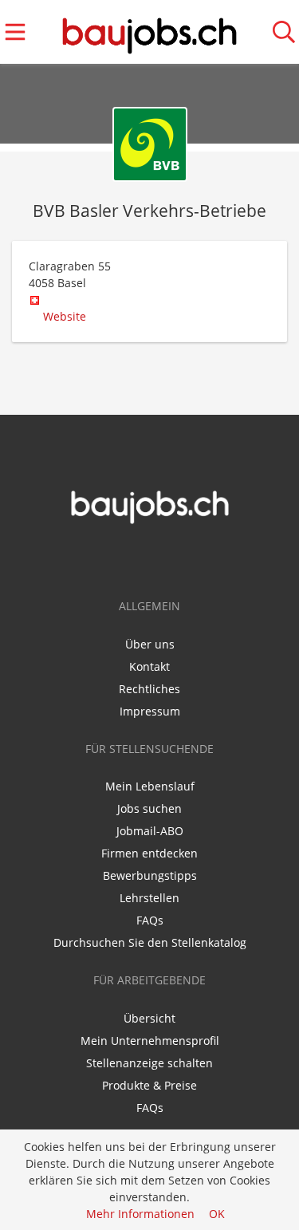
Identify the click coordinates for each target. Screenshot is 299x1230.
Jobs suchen (149, 808)
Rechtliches (149, 688)
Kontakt (149, 666)
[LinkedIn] (162, 558)
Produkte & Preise (149, 1085)
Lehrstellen (149, 897)
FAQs (149, 920)
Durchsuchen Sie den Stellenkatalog (149, 942)
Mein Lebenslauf (150, 786)
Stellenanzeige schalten (149, 1062)
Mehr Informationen (140, 1213)
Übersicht (149, 1018)
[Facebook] (139, 558)
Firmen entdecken (149, 853)
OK (217, 1213)
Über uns (150, 644)
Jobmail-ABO (149, 830)
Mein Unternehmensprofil (150, 1040)
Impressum (150, 711)
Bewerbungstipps (150, 875)
